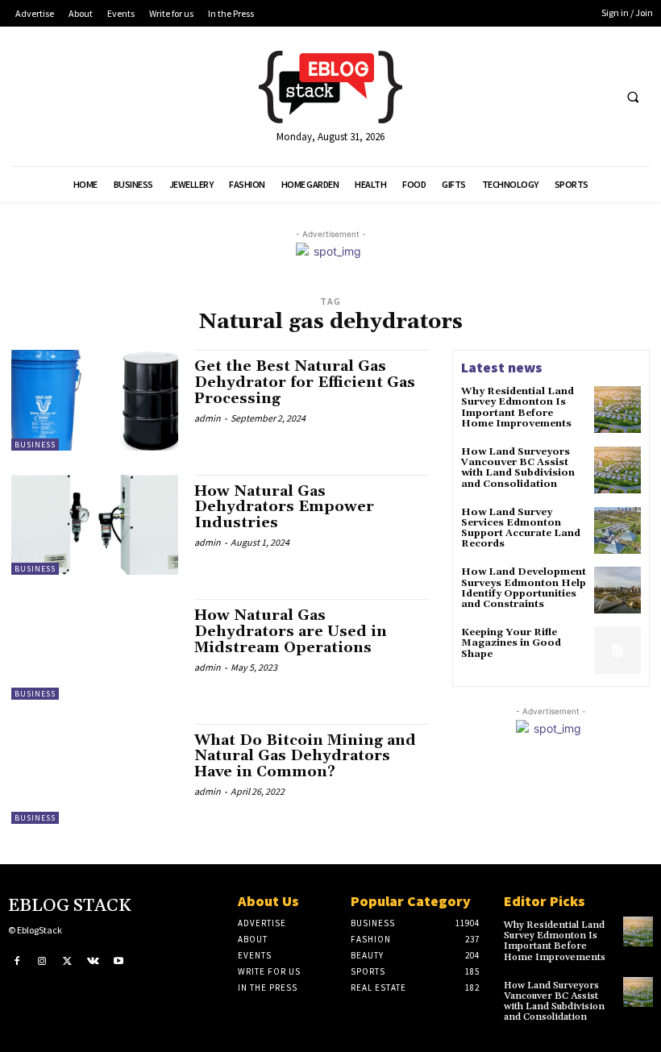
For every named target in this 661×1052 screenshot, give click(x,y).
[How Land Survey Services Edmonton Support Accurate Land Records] (617, 530)
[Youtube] (118, 962)
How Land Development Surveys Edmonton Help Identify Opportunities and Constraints (523, 588)
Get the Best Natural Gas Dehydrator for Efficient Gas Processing (304, 382)
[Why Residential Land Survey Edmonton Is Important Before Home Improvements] (617, 409)
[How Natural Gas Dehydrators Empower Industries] (94, 525)
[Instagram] (43, 962)
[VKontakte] (93, 962)
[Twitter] (68, 962)
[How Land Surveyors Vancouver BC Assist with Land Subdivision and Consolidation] (617, 470)
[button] (633, 97)
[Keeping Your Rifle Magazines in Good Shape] (617, 650)
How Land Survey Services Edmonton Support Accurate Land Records (520, 528)
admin (207, 418)
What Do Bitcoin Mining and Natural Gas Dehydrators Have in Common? (305, 756)
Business (35, 444)
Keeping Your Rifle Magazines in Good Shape (511, 642)
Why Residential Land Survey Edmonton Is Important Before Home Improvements (517, 407)
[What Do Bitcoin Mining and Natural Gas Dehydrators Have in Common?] (94, 774)
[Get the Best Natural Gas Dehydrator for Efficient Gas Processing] (94, 400)
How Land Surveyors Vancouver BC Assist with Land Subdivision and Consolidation (518, 468)
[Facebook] (17, 962)
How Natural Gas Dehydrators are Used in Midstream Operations (290, 631)
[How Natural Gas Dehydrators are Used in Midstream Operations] (94, 649)
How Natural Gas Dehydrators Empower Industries (284, 507)
